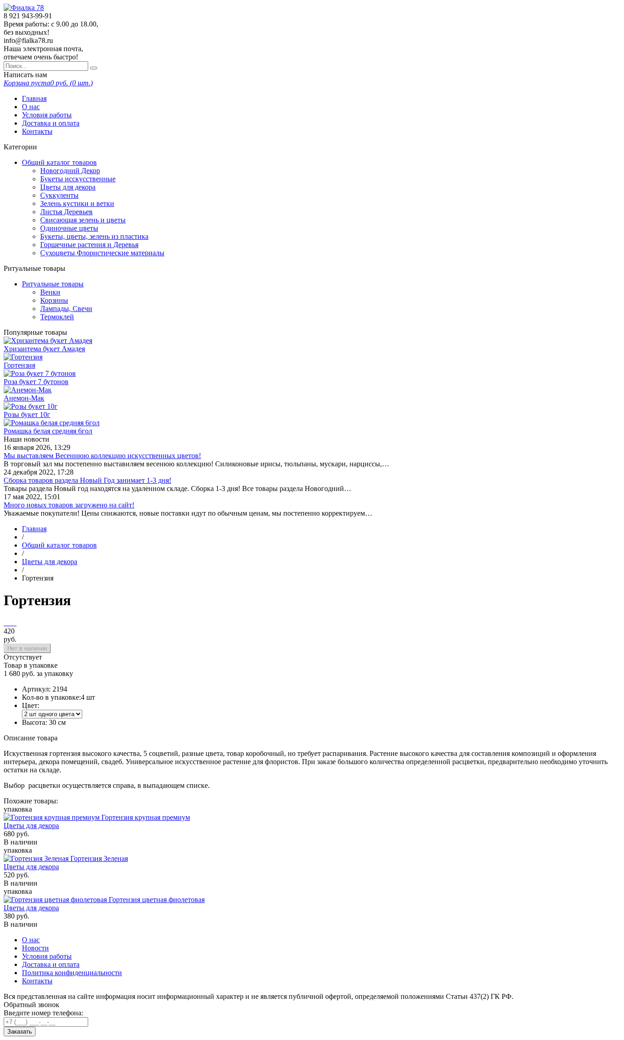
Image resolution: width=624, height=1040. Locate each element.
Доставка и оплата (50, 123)
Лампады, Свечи (66, 308)
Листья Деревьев (66, 212)
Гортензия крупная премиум (145, 817)
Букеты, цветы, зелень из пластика (94, 236)
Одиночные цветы (69, 228)
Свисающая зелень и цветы (83, 220)
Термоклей (57, 317)
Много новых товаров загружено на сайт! (69, 505)
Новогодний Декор (70, 170)
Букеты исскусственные (78, 179)
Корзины (54, 300)
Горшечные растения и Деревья (89, 244)
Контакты (37, 131)
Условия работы (47, 115)
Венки (50, 292)
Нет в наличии (27, 648)
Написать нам (25, 75)
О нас (31, 107)
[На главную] (24, 7)
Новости (35, 948)
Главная (34, 98)
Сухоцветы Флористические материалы (102, 253)
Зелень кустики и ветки (77, 203)
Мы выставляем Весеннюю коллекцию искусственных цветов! (102, 455)
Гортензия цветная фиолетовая (157, 899)
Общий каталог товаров (59, 162)
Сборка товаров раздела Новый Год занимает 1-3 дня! (87, 480)
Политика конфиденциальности (72, 973)
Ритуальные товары (53, 284)
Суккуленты (59, 195)
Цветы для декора (67, 187)
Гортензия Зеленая (99, 858)
